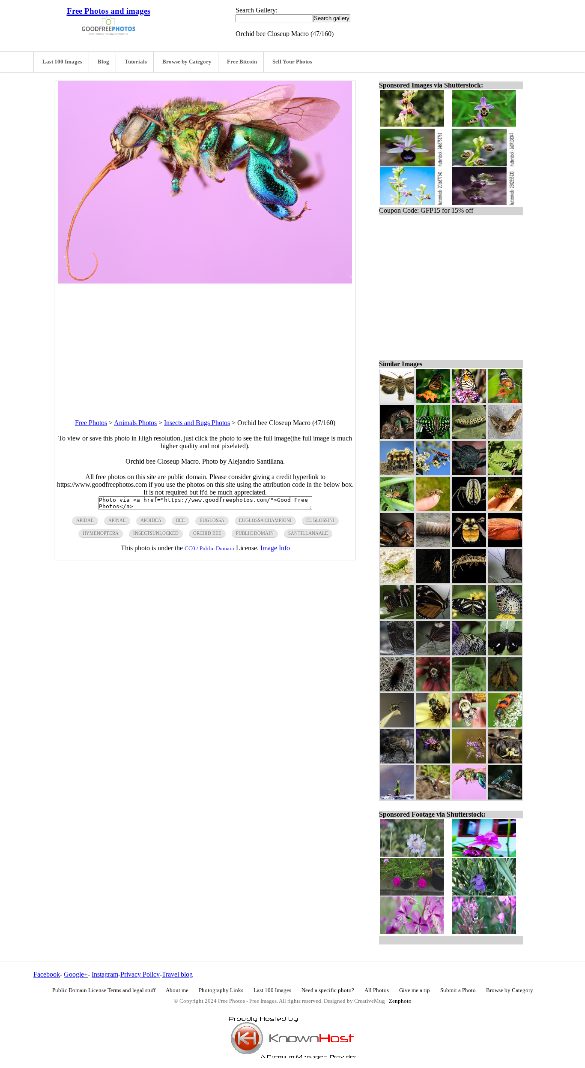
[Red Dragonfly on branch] (433, 797)
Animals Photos (135, 422)
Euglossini (320, 520)
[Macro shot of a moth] (505, 689)
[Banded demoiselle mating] (505, 797)
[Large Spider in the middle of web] (433, 581)
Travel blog (177, 974)
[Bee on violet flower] (433, 761)
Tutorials (136, 62)
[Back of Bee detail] (469, 545)
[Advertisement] (205, 344)
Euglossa (212, 520)
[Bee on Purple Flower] (469, 761)
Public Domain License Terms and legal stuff (103, 990)
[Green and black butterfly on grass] (433, 436)
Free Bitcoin (242, 62)
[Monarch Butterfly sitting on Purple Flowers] (469, 400)
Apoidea (150, 520)
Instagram (105, 974)
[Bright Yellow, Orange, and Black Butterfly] (505, 617)
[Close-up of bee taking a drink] (397, 761)
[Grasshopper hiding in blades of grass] (397, 509)
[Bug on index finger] (433, 509)
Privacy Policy (140, 974)
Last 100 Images (62, 62)
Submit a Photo (458, 990)
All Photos (376, 990)
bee (180, 520)
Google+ (76, 974)
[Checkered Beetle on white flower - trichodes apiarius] (505, 725)
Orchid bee (207, 533)
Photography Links (221, 990)
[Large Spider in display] (397, 473)
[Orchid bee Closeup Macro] (469, 797)
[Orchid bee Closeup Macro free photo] (205, 281)
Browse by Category (187, 62)
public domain (255, 533)
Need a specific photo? (327, 990)
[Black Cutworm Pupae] (505, 545)
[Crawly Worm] (433, 545)
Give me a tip (414, 990)
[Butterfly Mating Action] (397, 617)
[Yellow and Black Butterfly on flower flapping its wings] (469, 653)
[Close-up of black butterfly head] (505, 581)
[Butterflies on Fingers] (505, 509)
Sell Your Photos (292, 62)
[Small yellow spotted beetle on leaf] (397, 725)
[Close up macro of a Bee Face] (505, 761)
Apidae (85, 520)
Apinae (117, 520)
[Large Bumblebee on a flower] (469, 725)
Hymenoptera (101, 533)
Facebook (46, 974)
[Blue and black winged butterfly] (397, 653)
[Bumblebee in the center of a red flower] (433, 689)
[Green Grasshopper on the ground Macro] (397, 581)
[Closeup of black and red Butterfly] (433, 653)
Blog (103, 62)
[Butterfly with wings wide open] (469, 617)
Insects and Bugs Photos (197, 422)
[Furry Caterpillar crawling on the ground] (397, 689)
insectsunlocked (156, 533)
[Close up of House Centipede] (469, 581)
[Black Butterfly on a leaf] (505, 653)
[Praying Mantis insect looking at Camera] (397, 797)
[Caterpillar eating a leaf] (469, 436)
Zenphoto (400, 1001)
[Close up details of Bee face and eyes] (397, 545)
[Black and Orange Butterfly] (505, 400)
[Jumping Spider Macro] (397, 436)
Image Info (275, 548)
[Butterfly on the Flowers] (433, 473)
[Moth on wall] (505, 436)
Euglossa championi (265, 520)
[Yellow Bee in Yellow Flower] (433, 725)
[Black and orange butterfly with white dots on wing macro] (433, 617)
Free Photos (91, 422)
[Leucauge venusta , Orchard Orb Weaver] (469, 509)
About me (177, 990)
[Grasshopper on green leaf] (469, 689)
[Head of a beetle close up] (469, 473)
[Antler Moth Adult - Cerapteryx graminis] (397, 400)
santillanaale (308, 533)
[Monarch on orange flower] (433, 400)
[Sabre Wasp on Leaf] (505, 473)
